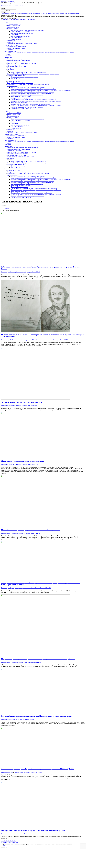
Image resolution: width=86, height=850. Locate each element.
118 (12, 841)
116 (8, 841)
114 (4, 841)
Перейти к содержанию (7, 1)
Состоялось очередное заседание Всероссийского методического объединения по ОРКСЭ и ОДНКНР (37, 769)
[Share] (3, 847)
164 (15, 841)
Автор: (27, 272)
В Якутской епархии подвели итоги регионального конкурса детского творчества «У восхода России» (38, 659)
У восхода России (15, 272)
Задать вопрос (19, 5)
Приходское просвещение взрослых (20, 588)
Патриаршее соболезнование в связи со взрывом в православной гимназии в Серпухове (33, 830)
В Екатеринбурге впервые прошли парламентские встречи (22, 461)
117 (10, 841)
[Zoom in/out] (6, 847)
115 (6, 841)
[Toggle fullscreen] (4, 847)
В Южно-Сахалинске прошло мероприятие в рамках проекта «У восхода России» (30, 530)
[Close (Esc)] (1, 847)
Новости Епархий (6, 340)
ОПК (11, 719)
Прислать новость (6, 5)
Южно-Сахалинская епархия (40, 340)
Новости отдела (5, 272)
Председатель (14, 405)
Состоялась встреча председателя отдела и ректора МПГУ (22, 402)
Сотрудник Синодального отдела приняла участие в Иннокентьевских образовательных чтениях (36, 716)
